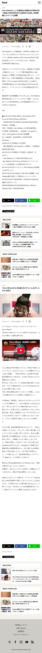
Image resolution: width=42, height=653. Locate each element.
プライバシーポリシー (21, 634)
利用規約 (21, 631)
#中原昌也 (23, 206)
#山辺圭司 (31, 206)
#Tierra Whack (7, 551)
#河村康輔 (15, 206)
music (4, 7)
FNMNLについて (21, 625)
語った (32, 395)
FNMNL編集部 (16, 46)
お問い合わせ (21, 628)
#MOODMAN (6, 206)
